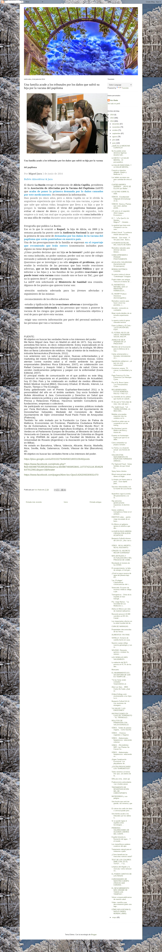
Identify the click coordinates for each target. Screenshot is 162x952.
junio (114, 143)
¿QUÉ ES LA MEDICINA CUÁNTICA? (121, 147)
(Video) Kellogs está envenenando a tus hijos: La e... (122, 696)
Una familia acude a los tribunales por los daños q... (121, 816)
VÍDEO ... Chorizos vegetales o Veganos (120, 734)
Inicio (66, 502)
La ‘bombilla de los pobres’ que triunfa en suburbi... (121, 398)
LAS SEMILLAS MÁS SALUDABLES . (120, 658)
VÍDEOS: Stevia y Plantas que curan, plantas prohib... (121, 206)
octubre (115, 130)
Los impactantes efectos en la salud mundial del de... (122, 622)
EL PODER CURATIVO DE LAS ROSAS (122, 875)
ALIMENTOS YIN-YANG (121, 635)
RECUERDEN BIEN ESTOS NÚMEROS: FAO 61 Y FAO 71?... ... (121, 392)
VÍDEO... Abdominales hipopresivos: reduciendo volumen (122, 740)
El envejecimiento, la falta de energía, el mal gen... (121, 569)
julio (114, 140)
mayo (114, 917)
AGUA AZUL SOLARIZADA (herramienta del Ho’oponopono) (122, 264)
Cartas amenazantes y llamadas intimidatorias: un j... (121, 356)
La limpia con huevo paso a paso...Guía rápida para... (122, 481)
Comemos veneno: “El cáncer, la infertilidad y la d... (122, 370)
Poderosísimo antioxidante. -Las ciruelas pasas (122, 783)
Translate (125, 88)
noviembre (116, 127)
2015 (112, 118)
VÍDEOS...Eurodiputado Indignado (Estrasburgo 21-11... (121, 199)
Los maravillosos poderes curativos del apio (121, 845)
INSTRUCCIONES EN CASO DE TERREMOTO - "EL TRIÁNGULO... (122, 715)
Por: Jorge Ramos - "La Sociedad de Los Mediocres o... (120, 604)
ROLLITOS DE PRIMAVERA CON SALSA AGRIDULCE (120, 722)
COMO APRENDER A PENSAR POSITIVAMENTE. (120, 257)
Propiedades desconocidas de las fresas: (121, 631)
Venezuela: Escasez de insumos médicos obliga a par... (121, 589)
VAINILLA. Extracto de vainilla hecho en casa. (121, 639)
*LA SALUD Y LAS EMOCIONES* (118, 709)
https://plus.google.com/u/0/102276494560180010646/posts (57, 459)
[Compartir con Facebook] (62, 490)
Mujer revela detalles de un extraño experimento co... (121, 315)
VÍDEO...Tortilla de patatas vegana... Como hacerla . (122, 729)
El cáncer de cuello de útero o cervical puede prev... (122, 810)
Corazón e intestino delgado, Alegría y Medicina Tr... (119, 172)
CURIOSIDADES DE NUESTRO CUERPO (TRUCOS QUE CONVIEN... (120, 882)
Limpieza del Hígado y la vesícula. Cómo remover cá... (121, 869)
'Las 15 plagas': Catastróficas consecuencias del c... (121, 582)
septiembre (116, 133)
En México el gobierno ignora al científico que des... (121, 526)
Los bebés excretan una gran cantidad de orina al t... (121, 179)
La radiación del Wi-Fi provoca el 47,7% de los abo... (121, 664)
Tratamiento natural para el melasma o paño (121, 850)
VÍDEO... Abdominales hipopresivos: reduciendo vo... (122, 754)
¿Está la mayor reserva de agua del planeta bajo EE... (121, 575)
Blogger (93, 934)
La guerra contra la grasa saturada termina (121, 321)
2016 (112, 115)
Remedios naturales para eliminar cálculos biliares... (121, 250)
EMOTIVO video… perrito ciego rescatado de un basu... (121, 519)
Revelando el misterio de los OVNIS (121, 564)
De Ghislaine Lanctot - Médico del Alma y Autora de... (120, 430)
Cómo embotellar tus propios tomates (119, 444)
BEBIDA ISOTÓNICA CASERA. (119, 270)
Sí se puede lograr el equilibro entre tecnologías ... (119, 823)
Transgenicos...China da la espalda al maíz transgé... (121, 597)
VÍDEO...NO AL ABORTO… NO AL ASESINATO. (122, 546)
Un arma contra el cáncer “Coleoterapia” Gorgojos (121, 275)
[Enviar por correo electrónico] (55, 490)
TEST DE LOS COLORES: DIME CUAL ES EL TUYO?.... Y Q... (121, 862)
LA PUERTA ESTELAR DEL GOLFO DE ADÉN (121, 244)
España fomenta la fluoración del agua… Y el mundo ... (121, 839)
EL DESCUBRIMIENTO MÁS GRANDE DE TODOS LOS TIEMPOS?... (120, 891)
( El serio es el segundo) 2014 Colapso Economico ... (120, 213)
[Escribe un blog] (57, 490)
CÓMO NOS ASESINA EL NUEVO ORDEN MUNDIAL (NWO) (121, 911)
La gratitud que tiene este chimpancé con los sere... (121, 227)
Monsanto (115, 670)
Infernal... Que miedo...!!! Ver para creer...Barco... (121, 239)
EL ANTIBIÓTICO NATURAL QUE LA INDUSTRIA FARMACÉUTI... (119, 288)
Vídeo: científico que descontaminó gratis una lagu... (121, 904)
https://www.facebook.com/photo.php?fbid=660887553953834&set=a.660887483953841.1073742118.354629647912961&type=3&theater (63, 467)
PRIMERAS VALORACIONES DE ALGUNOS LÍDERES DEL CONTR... (120, 831)
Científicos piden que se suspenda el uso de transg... (120, 423)
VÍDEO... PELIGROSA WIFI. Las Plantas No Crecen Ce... (120, 747)
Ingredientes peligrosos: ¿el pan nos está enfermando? (122, 363)
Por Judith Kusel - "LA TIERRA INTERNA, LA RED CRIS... (121, 409)
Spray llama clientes (119, 471)
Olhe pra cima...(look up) (121, 779)
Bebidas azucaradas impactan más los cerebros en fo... (119, 416)
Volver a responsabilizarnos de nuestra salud (122, 898)
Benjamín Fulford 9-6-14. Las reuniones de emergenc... (121, 703)
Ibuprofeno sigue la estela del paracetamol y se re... (121, 496)
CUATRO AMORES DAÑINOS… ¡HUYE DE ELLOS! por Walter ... (121, 186)
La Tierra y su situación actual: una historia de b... (121, 450)
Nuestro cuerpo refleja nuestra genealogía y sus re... (122, 645)
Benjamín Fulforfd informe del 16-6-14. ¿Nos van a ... (121, 540)
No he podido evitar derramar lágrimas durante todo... (119, 153)
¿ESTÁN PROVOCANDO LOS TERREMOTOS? (121, 768)
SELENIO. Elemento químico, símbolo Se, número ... (120, 652)
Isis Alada (114, 100)
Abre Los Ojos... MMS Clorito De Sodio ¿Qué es (121, 689)
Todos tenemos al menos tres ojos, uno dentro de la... (121, 774)
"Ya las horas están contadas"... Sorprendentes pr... (119, 682)
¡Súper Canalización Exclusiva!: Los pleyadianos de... (119, 761)
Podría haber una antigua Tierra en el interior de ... (121, 281)
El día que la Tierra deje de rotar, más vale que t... (121, 403)
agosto (115, 137)
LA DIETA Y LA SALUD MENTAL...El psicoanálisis (120, 160)
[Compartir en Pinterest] (65, 490)
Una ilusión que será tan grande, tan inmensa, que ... (122, 803)
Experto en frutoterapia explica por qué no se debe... (120, 437)
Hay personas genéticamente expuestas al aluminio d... (120, 504)
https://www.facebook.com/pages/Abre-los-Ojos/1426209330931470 (61, 474)
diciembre (116, 124)
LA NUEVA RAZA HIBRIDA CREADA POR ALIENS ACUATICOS (121, 533)
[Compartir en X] (60, 490)
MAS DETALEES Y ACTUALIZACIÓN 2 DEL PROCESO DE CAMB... (122, 558)
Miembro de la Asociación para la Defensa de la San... (121, 349)
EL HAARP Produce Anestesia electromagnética (119, 296)
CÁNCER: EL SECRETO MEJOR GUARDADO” (121, 552)
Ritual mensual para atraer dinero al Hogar (121, 475)
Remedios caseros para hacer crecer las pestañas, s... (120, 303)
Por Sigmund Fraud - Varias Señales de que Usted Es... (122, 466)
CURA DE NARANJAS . (120, 626)
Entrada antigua (95, 502)
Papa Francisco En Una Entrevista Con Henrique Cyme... (121, 377)
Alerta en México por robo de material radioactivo (121, 610)
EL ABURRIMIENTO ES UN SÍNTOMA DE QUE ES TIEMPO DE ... (121, 675)
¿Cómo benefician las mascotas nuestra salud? (122, 856)
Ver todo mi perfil (114, 104)
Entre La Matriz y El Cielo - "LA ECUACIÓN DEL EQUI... (121, 327)
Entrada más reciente (34, 502)
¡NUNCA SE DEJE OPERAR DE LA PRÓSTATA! (119, 342)
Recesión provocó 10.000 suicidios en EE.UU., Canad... (121, 616)
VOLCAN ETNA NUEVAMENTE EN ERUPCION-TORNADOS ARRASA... (122, 458)
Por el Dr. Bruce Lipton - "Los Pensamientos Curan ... (120, 384)
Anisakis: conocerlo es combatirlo (120, 309)
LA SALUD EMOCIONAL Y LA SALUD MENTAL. (121, 166)
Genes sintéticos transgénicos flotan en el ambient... (121, 512)
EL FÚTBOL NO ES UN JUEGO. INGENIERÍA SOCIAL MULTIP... (121, 334)
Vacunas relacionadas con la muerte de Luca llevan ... (121, 489)
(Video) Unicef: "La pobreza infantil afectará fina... (122, 233)
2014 (112, 121)
